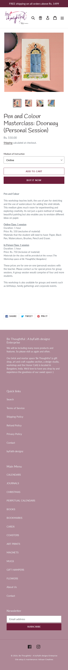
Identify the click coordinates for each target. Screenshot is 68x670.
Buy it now (34, 180)
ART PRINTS (13, 543)
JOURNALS (13, 483)
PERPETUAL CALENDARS (21, 500)
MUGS (10, 561)
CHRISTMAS (13, 491)
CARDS (11, 526)
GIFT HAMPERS (15, 569)
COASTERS (13, 535)
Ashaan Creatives (45, 659)
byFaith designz (15, 451)
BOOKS (11, 509)
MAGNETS (12, 552)
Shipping (8, 142)
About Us (12, 586)
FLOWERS (12, 578)
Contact (11, 442)
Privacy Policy (14, 433)
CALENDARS (14, 474)
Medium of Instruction (14, 154)
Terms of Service (16, 408)
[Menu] (62, 17)
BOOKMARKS (14, 517)
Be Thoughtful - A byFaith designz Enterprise (38, 655)
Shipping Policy (15, 416)
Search (10, 399)
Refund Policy (14, 425)
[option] (17, 103)
